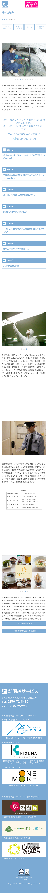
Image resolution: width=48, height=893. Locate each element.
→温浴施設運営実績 (24, 623)
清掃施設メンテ (7, 27)
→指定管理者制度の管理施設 (24, 631)
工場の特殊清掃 (18, 27)
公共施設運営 (41, 27)
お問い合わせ (33, 846)
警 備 (29, 27)
